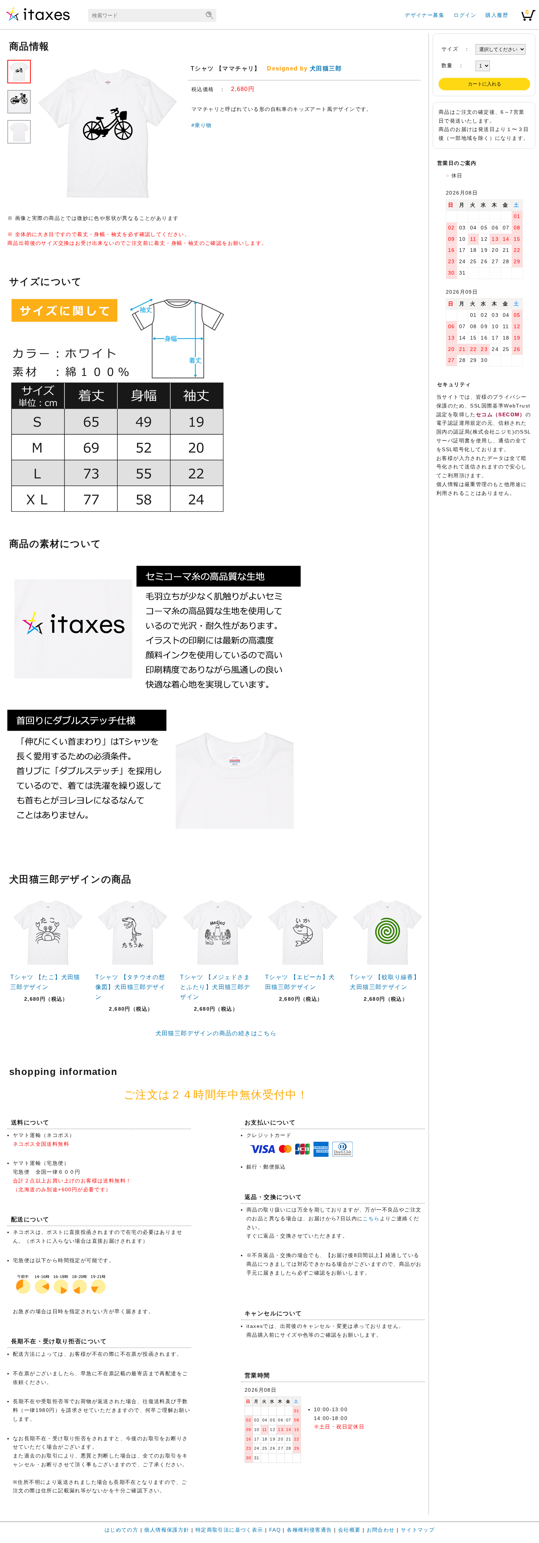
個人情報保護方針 (166, 1530)
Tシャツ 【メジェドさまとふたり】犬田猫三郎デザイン (215, 987)
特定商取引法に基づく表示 (229, 1530)
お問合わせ (381, 1530)
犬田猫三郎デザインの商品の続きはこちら (216, 1033)
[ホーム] (38, 20)
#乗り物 (201, 125)
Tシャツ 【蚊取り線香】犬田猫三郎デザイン (385, 982)
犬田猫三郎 (326, 68)
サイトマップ (417, 1530)
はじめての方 (121, 1530)
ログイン (465, 15)
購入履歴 (496, 15)
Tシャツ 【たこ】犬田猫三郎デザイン (45, 982)
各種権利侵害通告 (309, 1530)
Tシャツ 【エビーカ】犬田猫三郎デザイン (300, 982)
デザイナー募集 (424, 15)
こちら (371, 1218)
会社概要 (349, 1530)
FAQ (275, 1530)
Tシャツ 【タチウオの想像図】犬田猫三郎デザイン (130, 987)
